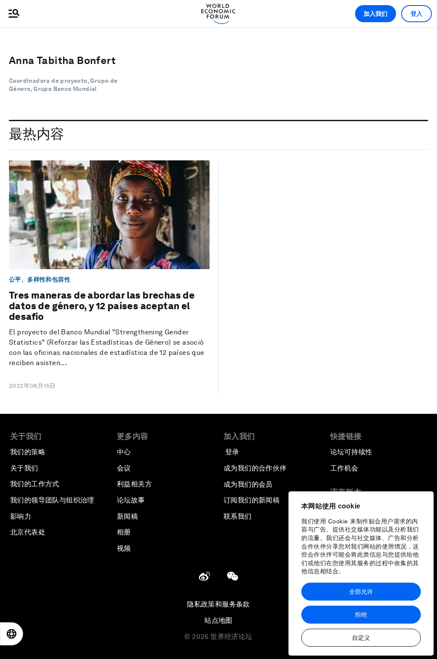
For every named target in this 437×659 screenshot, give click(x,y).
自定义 (361, 637)
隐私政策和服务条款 (218, 604)
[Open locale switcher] (11, 634)
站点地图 (218, 620)
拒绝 (361, 614)
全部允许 (361, 591)
